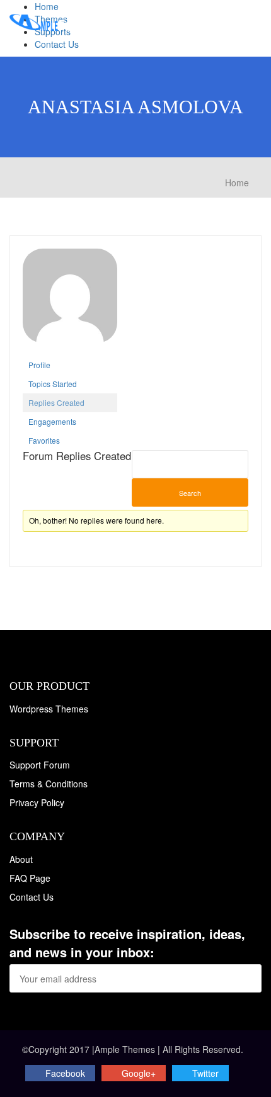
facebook (65, 1073)
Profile (39, 364)
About (21, 859)
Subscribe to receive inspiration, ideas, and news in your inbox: (127, 943)
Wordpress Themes (48, 708)
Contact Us (57, 44)
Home (47, 6)
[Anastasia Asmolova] (70, 300)
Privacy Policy (36, 802)
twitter (205, 1073)
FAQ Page (29, 878)
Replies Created (56, 402)
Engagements (52, 421)
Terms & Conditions (48, 783)
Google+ (139, 1073)
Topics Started (52, 383)
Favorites (44, 440)
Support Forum (39, 764)
